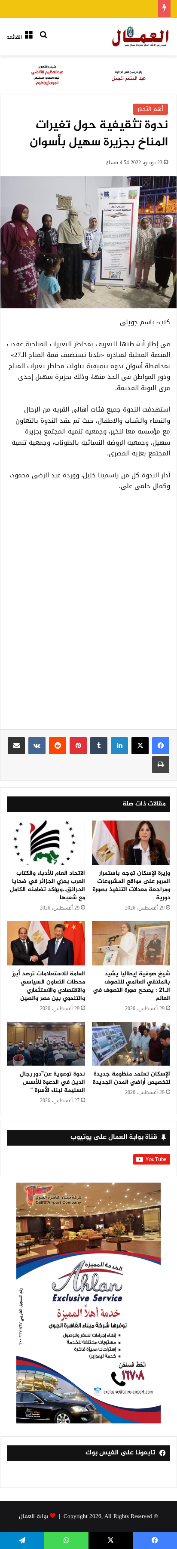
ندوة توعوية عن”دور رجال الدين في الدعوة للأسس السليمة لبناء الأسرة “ (52, 1082)
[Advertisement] (88, 615)
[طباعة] (160, 764)
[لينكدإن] (119, 745)
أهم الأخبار (150, 109)
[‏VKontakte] (37, 745)
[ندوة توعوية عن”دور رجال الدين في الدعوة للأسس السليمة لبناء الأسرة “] (46, 1044)
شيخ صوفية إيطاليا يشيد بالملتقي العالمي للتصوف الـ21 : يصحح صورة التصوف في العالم (131, 986)
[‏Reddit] (57, 745)
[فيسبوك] (160, 745)
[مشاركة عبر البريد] (16, 745)
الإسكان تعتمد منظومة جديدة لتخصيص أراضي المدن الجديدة (131, 1078)
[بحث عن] (43, 40)
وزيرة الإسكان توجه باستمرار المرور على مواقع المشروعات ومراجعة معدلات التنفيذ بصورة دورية (131, 885)
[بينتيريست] (78, 745)
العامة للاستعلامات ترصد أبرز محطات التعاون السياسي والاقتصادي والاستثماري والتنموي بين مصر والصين (48, 986)
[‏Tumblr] (98, 745)
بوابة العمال (33, 1516)
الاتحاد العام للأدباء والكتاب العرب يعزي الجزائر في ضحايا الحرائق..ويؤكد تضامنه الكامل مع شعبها (47, 885)
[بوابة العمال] (141, 36)
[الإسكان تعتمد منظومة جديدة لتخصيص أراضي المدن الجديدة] (131, 1044)
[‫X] (140, 745)
